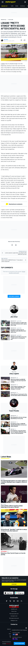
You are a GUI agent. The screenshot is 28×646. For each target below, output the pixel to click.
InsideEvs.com (14, 609)
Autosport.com (14, 615)
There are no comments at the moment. (14, 272)
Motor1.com (14, 611)
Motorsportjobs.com (14, 613)
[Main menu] (2, 2)
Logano (3, 63)
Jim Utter (6, 39)
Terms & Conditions (6, 641)
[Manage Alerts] (15, 245)
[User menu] (25, 2)
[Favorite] (21, 40)
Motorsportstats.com (14, 618)
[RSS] (21, 601)
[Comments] (25, 40)
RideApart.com (14, 620)
